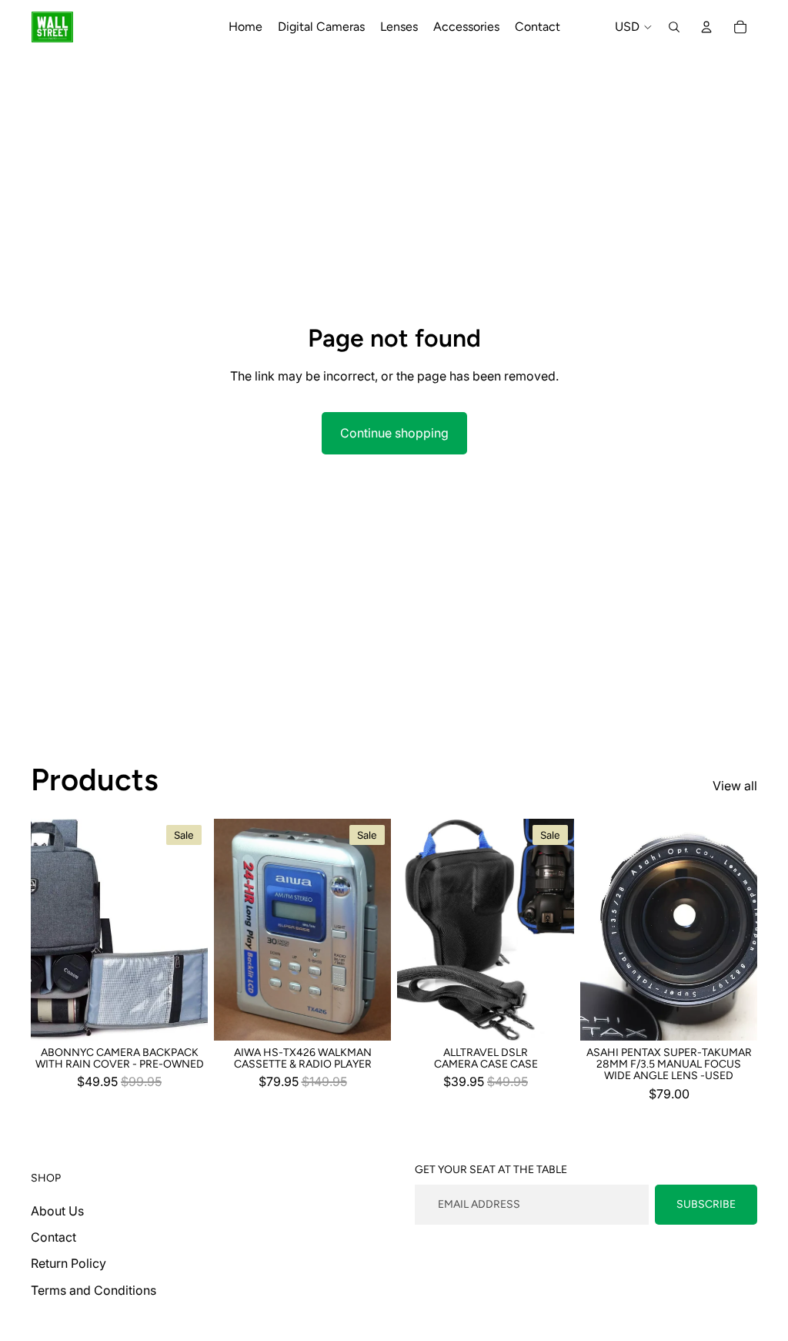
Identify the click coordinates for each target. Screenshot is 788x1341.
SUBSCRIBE (706, 1204)
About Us (57, 1211)
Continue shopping (394, 433)
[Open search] (674, 27)
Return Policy (68, 1263)
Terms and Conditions (93, 1290)
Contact (53, 1237)
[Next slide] (196, 930)
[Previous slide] (43, 930)
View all (735, 785)
